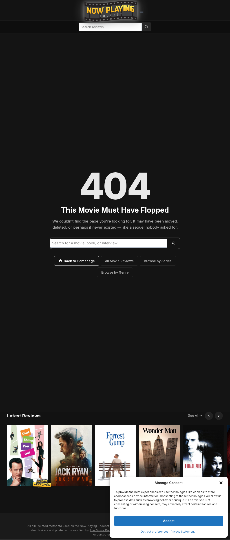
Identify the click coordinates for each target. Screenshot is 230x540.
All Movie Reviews (119, 261)
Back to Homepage (79, 261)
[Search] (146, 27)
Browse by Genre (115, 272)
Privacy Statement (183, 531)
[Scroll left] (209, 416)
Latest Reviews (24, 415)
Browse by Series (158, 261)
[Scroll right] (219, 416)
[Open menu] (141, 11)
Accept (169, 521)
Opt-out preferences (154, 531)
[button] (221, 483)
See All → (195, 415)
